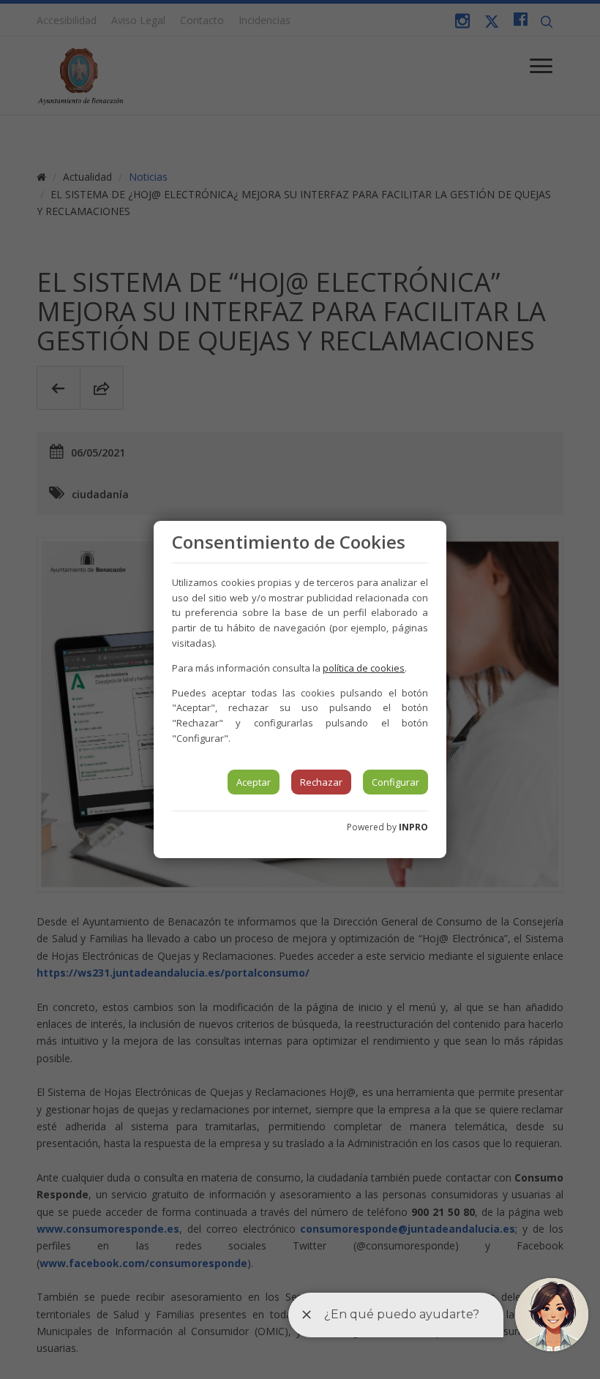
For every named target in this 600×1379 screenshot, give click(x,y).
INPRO (413, 827)
